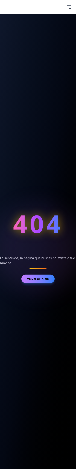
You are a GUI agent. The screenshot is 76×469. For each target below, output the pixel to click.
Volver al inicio (38, 279)
